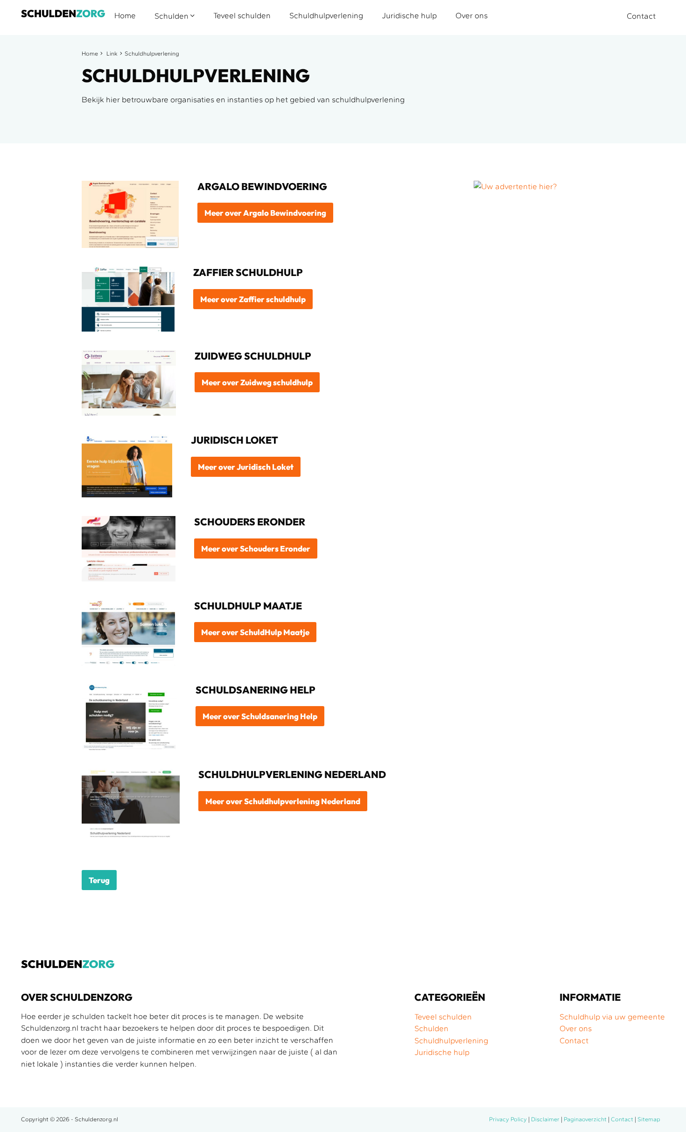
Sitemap (648, 1119)
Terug (99, 880)
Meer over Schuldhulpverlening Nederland (282, 801)
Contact (641, 16)
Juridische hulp (409, 15)
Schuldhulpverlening (326, 15)
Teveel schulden (242, 15)
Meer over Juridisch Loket (246, 467)
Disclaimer (545, 1119)
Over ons (471, 15)
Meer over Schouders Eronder (255, 548)
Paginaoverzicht (585, 1119)
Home (125, 15)
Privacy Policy (508, 1119)
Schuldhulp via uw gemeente (612, 1016)
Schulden (172, 16)
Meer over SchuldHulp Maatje (255, 632)
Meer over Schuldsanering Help (260, 716)
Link (112, 53)
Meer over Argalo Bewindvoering (265, 213)
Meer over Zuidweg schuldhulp (257, 382)
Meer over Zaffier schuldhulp (253, 299)
